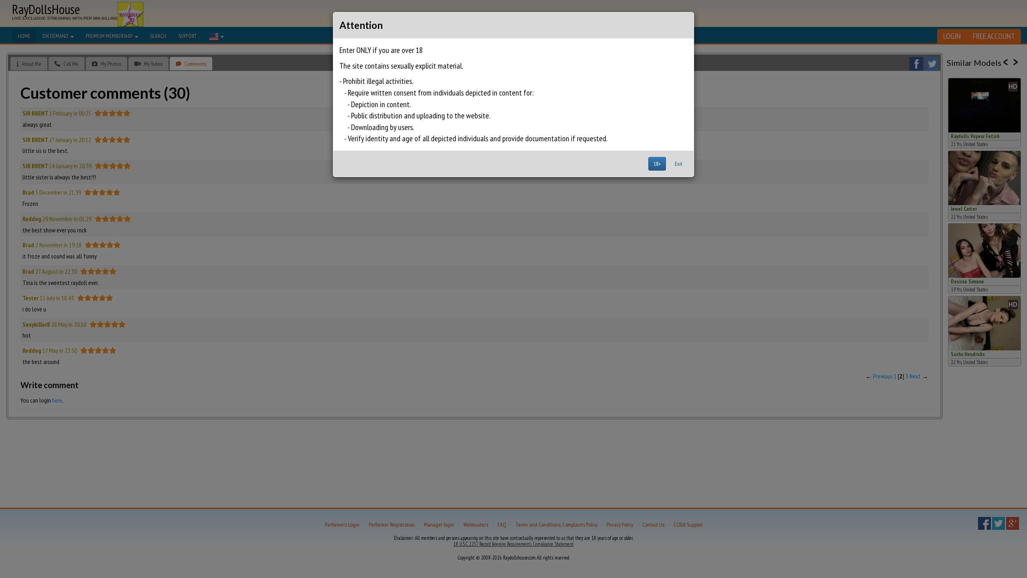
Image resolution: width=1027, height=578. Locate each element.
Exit (678, 163)
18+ (657, 163)
